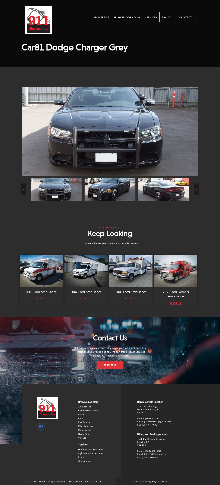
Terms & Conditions (93, 481)
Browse (39, 299)
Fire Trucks (84, 422)
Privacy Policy (75, 481)
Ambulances (84, 407)
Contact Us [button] (110, 365)
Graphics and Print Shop (91, 449)
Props (81, 457)
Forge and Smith (159, 481)
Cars (80, 418)
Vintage (82, 438)
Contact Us (187, 17)
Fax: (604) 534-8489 (147, 457)
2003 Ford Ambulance (131, 292)
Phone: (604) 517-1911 (148, 418)
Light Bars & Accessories (91, 453)
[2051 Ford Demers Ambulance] (175, 285)
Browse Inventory (127, 17)
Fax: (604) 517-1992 (147, 425)
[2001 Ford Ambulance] (41, 285)
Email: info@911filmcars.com (152, 454)
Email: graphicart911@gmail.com (154, 421)
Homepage (101, 17)
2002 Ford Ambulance (86, 292)
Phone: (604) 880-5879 (149, 451)
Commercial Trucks (88, 410)
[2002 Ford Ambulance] (86, 285)
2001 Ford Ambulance (41, 292)
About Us (168, 17)
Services (151, 17)
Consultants (84, 461)
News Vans (83, 434)
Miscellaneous (85, 426)
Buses (81, 414)
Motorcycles (84, 430)
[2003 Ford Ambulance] (131, 285)
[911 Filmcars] (39, 38)
